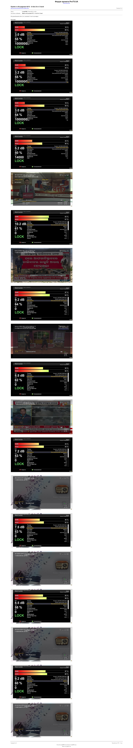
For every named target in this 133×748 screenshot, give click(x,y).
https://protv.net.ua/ (66, 3)
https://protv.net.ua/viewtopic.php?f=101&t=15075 (20, 8)
